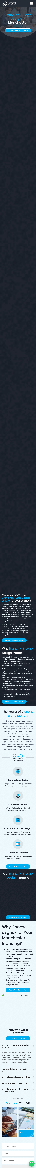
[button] (31, 3)
